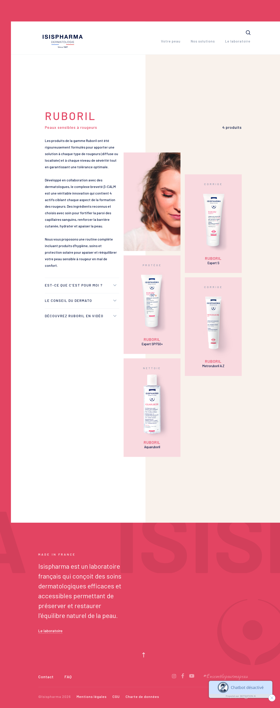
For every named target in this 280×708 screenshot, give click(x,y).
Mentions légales (92, 697)
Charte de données (142, 697)
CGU (116, 697)
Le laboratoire (237, 41)
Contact (46, 676)
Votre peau (170, 41)
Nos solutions (203, 41)
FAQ (68, 676)
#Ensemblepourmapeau (225, 676)
